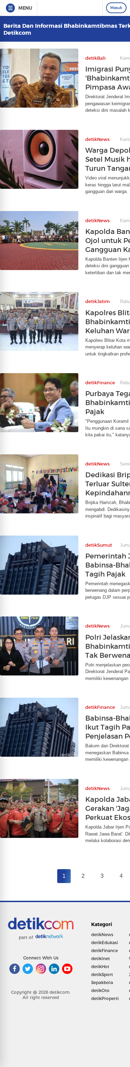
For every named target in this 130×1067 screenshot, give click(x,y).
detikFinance (104, 950)
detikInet (100, 958)
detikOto (100, 990)
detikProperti (105, 998)
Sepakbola (102, 982)
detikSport (102, 974)
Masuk (116, 7)
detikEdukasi (104, 942)
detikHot (100, 966)
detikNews (102, 934)
